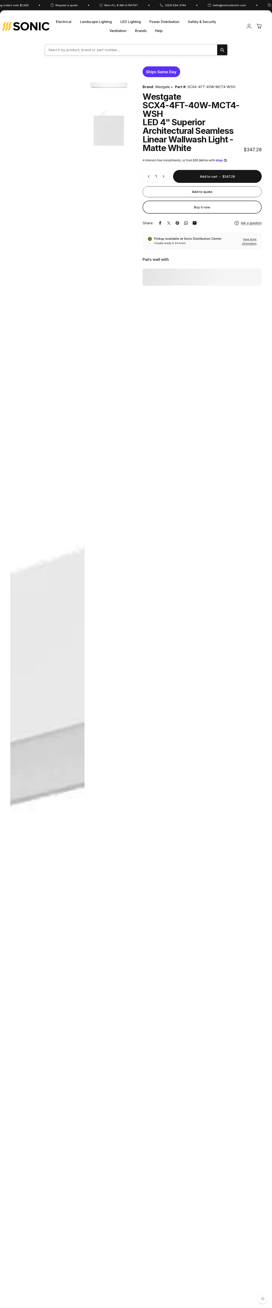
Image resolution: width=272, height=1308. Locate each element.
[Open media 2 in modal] (109, 84)
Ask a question (251, 223)
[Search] (222, 49)
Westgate (162, 87)
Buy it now (202, 207)
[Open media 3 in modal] (109, 130)
